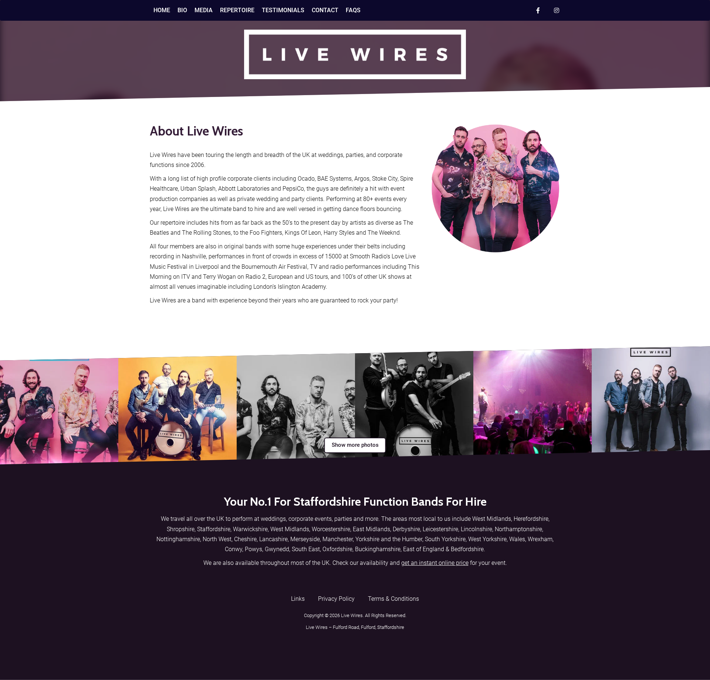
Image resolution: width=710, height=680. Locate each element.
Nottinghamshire (178, 539)
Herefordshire (531, 518)
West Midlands (491, 518)
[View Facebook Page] (538, 10)
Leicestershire (440, 529)
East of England (423, 549)
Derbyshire (406, 529)
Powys (253, 549)
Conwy (233, 549)
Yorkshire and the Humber (388, 539)
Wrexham (540, 539)
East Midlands (371, 529)
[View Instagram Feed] (556, 10)
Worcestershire (331, 529)
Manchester (337, 539)
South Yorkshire (445, 539)
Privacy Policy (336, 598)
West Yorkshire (487, 539)
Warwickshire (250, 529)
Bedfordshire (467, 549)
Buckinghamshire (377, 549)
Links (298, 598)
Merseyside (305, 539)
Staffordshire (213, 529)
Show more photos (355, 445)
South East (306, 549)
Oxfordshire (337, 549)
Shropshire (181, 529)
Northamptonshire (518, 529)
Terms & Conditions (393, 598)
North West (217, 539)
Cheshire (245, 539)
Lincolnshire (476, 529)
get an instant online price (435, 562)
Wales (517, 539)
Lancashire (273, 539)
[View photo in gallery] (59, 405)
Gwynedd (277, 549)
